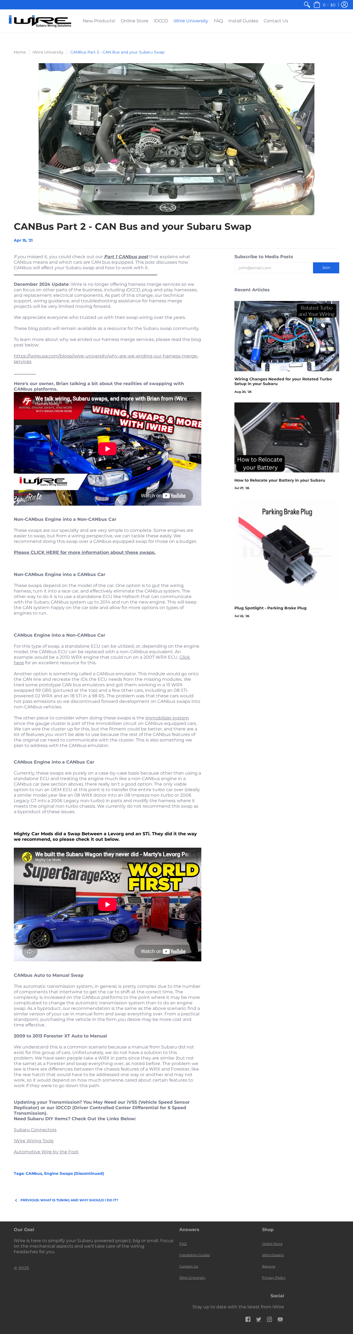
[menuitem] (307, 4)
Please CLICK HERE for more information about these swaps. (85, 552)
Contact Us (188, 1266)
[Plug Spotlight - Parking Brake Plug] (286, 550)
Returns (268, 1266)
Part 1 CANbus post (126, 256)
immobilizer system (167, 718)
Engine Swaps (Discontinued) (74, 1173)
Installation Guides (194, 1255)
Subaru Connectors (35, 1129)
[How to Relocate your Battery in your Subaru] (286, 437)
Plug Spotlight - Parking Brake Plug (270, 607)
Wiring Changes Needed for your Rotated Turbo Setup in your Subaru (283, 381)
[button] (324, 4)
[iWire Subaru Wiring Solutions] (40, 21)
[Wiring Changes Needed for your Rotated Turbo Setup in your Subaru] (286, 336)
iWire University (48, 52)
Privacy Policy (273, 1278)
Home (20, 52)
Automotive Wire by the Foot (46, 1151)
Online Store (272, 1244)
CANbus (34, 1173)
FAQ (183, 1244)
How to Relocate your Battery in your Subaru (279, 480)
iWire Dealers (273, 1255)
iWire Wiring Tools (34, 1140)
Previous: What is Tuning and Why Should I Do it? (69, 1200)
